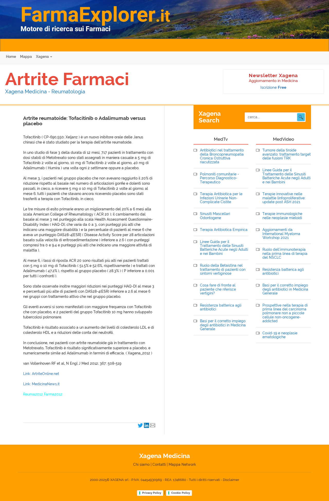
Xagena (43, 57)
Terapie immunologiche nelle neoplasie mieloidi (282, 216)
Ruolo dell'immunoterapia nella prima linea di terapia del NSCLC (284, 254)
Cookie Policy (180, 493)
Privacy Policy (151, 493)
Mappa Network (182, 464)
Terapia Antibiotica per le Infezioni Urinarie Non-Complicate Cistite (221, 198)
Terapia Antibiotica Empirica (224, 230)
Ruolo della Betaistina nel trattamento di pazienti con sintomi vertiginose (222, 269)
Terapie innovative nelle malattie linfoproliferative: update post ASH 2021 (283, 198)
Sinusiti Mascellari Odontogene (215, 216)
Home (11, 57)
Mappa (26, 57)
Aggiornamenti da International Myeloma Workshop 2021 (281, 234)
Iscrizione (273, 87)
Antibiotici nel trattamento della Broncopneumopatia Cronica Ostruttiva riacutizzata (222, 156)
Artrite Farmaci (67, 79)
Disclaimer (231, 480)
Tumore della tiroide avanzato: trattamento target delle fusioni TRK (286, 154)
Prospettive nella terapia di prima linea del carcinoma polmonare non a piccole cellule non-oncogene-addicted (285, 313)
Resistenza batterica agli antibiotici (220, 307)
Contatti (159, 464)
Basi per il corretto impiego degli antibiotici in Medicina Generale (223, 325)
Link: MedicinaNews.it (41, 384)
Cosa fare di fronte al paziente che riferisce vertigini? (218, 289)
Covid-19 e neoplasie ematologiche (279, 335)
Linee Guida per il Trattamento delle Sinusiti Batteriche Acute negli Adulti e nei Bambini (224, 248)
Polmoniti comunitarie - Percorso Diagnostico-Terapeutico (219, 178)
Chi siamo (141, 464)
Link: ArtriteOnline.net (41, 374)
